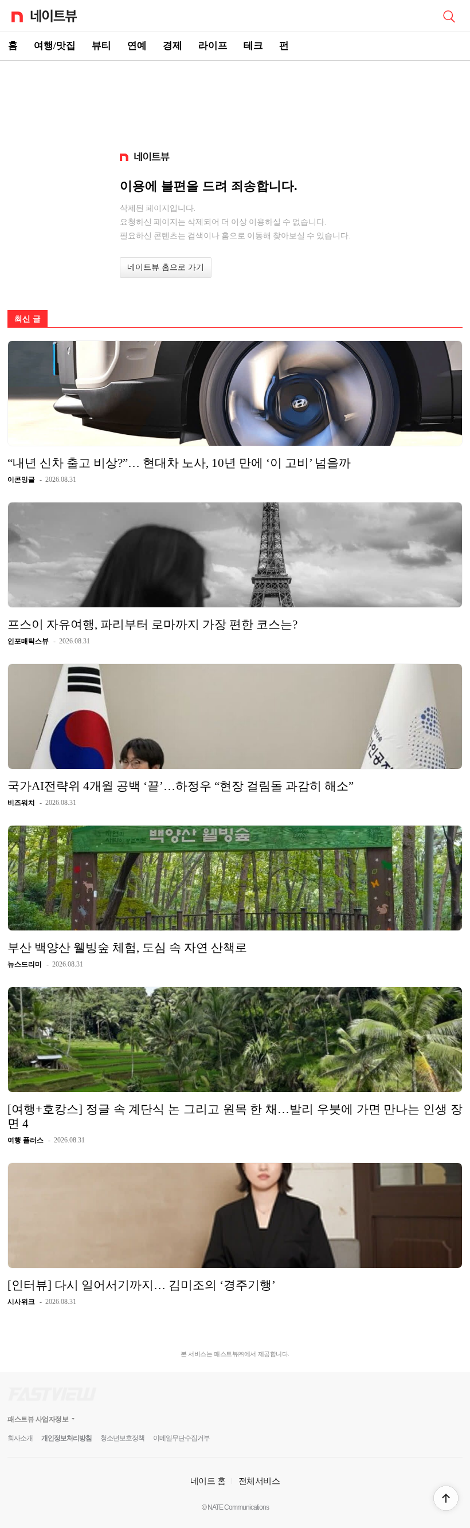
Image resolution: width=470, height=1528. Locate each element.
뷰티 (101, 45)
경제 (172, 45)
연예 (137, 45)
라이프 (213, 45)
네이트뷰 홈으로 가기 (165, 267)
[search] (449, 15)
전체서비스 (259, 1481)
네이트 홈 (208, 1481)
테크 (253, 45)
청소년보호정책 (122, 1438)
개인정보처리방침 (66, 1438)
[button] (446, 1498)
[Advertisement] (235, 100)
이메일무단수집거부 (181, 1438)
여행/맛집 (55, 45)
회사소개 (20, 1438)
